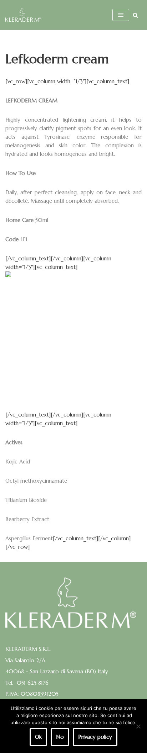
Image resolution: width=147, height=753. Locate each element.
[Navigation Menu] (120, 15)
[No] (138, 726)
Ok (38, 736)
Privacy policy (95, 736)
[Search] (135, 15)
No (60, 736)
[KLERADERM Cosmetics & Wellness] (23, 15)
